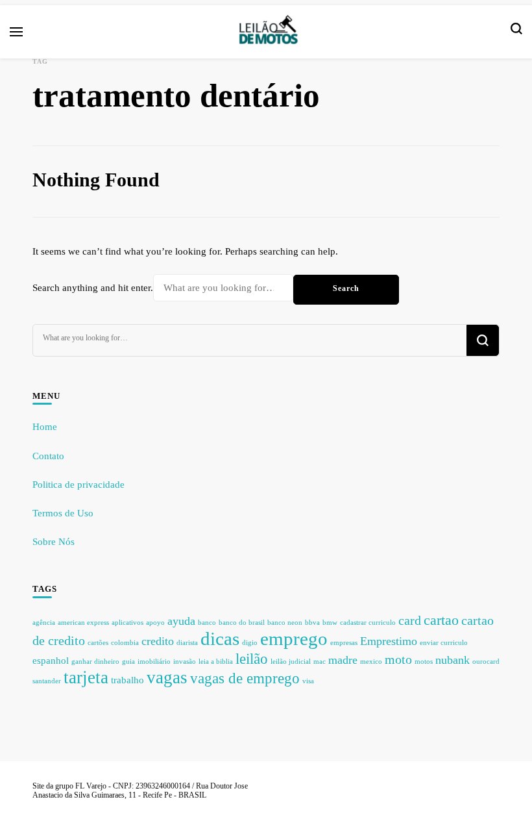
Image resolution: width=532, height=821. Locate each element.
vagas (167, 677)
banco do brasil (242, 622)
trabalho (127, 680)
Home (44, 427)
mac (319, 661)
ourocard (486, 661)
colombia (125, 642)
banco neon (284, 622)
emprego (294, 638)
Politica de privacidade (78, 484)
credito (157, 641)
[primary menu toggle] (16, 31)
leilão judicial (291, 661)
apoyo (155, 622)
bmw (329, 622)
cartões (98, 642)
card (409, 620)
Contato (48, 456)
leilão (252, 658)
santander (46, 681)
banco (207, 622)
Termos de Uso (62, 513)
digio (250, 642)
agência (43, 622)
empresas (343, 642)
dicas (219, 638)
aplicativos (127, 622)
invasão (184, 661)
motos (424, 661)
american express (83, 622)
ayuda (181, 620)
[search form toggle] (516, 32)
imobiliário (154, 661)
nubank (452, 659)
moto (398, 659)
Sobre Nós (53, 542)
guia (128, 661)
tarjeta (86, 677)
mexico (371, 661)
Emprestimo (388, 641)
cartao (441, 620)
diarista (187, 642)
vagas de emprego (245, 678)
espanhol (50, 660)
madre (342, 659)
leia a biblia (216, 661)
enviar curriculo (444, 642)
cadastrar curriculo (368, 622)
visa (308, 681)
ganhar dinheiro (95, 661)
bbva (312, 622)
